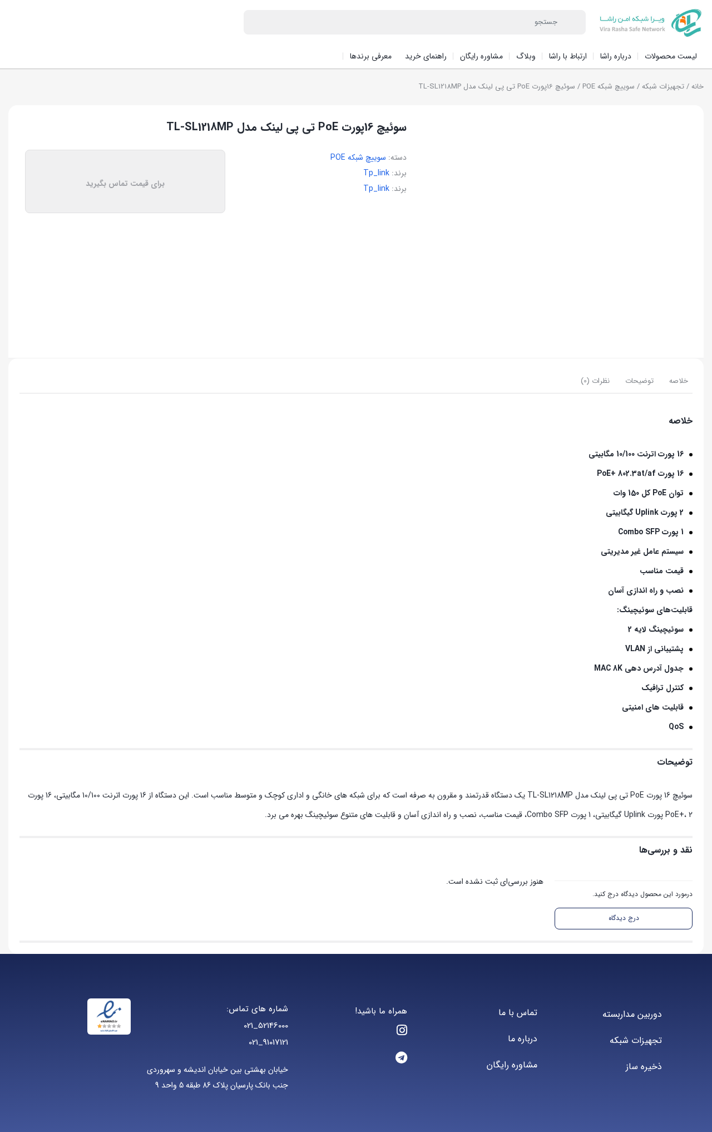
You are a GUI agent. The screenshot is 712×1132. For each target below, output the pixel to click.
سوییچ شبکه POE (608, 86)
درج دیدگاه (624, 918)
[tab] (679, 381)
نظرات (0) (595, 381)
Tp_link (376, 173)
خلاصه (678, 381)
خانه (697, 86)
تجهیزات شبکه (663, 86)
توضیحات (639, 381)
